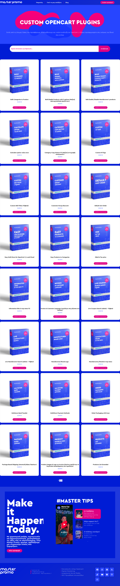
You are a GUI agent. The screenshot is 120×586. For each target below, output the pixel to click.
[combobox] (54, 49)
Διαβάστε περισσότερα (19, 107)
